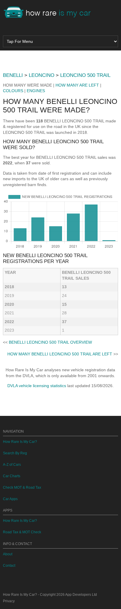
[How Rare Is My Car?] (50, 13)
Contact (9, 566)
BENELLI (13, 75)
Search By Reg (15, 453)
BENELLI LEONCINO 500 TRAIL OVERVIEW (50, 342)
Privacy (9, 601)
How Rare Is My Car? (20, 442)
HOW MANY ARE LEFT (77, 85)
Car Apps (10, 499)
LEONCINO (41, 75)
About (7, 554)
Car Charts (11, 476)
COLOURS (13, 90)
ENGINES (36, 90)
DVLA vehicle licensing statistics (36, 385)
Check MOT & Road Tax (22, 487)
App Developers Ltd (81, 595)
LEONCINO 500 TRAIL (85, 75)
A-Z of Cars (12, 465)
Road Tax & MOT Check (22, 532)
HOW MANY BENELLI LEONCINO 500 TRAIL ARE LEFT (59, 354)
